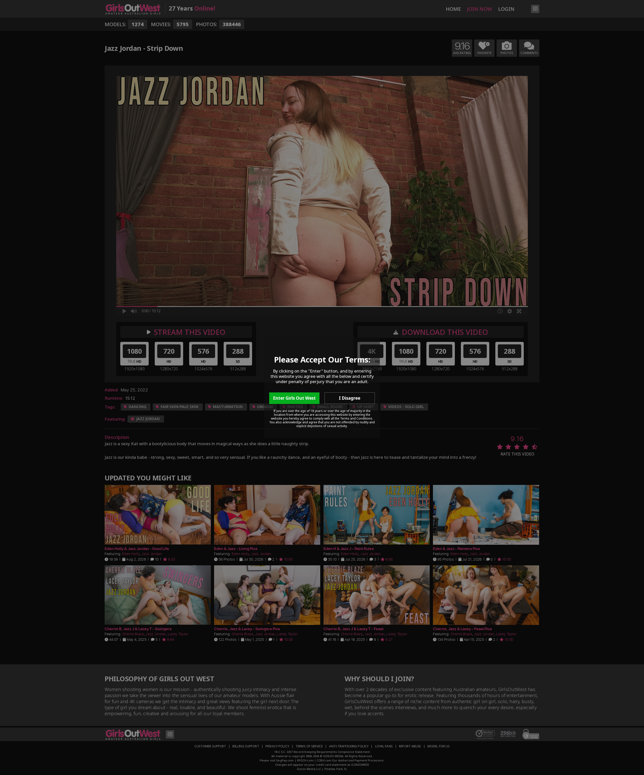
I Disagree (349, 398)
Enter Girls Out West (294, 398)
